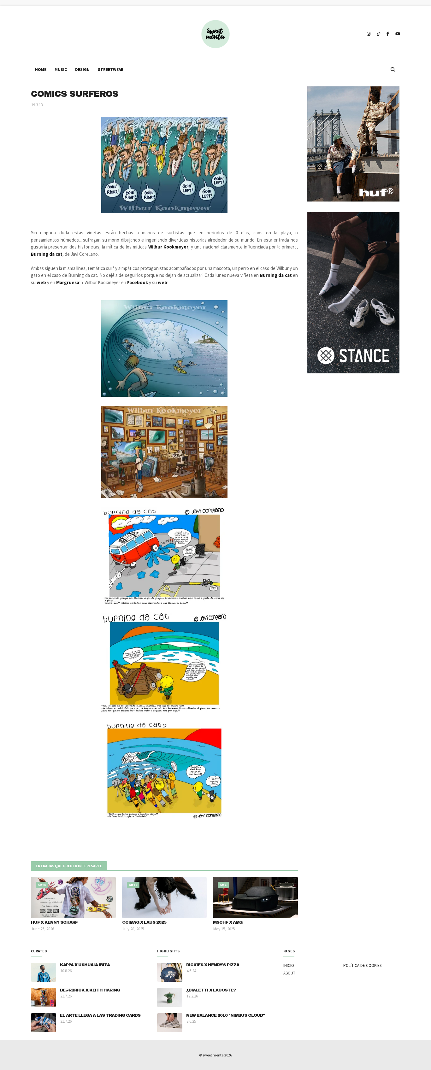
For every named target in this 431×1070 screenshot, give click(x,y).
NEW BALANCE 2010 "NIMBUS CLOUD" (225, 1015)
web (41, 282)
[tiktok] (378, 34)
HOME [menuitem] (40, 69)
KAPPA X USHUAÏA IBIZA (85, 965)
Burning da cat (46, 254)
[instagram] (368, 34)
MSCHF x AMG (227, 922)
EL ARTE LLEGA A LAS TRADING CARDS (100, 1015)
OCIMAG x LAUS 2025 (144, 922)
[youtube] (397, 34)
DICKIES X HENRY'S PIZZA (212, 965)
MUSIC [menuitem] (61, 69)
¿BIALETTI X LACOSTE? (211, 990)
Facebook (137, 282)
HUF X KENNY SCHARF (54, 922)
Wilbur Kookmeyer (168, 247)
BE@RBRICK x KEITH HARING (90, 990)
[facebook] (388, 34)
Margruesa (67, 282)
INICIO (288, 965)
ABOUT (289, 973)
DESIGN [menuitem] (82, 69)
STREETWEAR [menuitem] (110, 69)
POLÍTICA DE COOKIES (362, 965)
